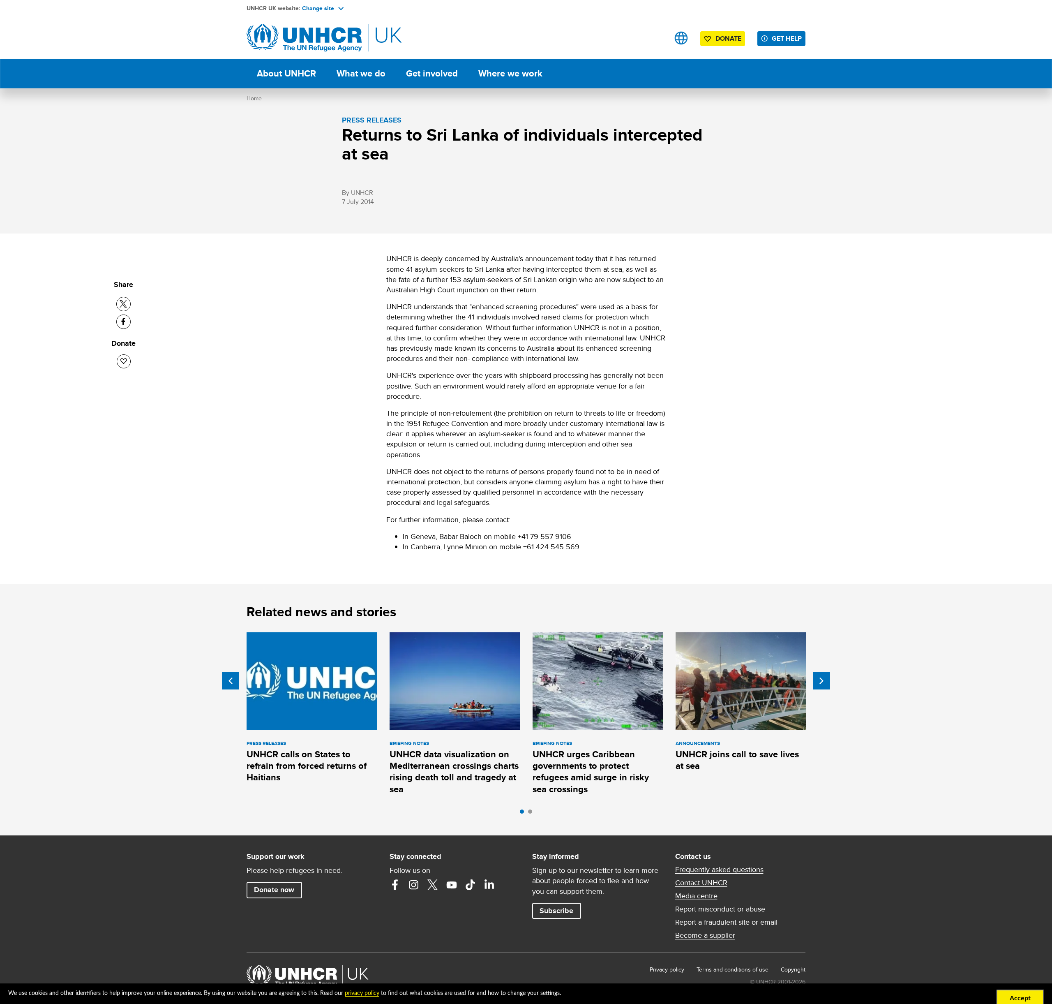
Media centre (696, 895)
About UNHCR (286, 73)
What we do (361, 73)
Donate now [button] (274, 889)
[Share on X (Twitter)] (123, 304)
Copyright (793, 969)
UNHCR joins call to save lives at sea (737, 760)
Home (254, 98)
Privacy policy (667, 969)
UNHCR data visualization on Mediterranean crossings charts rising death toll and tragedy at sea (454, 771)
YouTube (451, 884)
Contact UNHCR (701, 882)
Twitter (432, 884)
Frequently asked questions (719, 869)
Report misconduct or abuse (720, 909)
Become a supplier (705, 935)
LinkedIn (489, 884)
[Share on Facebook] (123, 322)
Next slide (821, 680)
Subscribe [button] (556, 910)
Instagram (413, 884)
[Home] (304, 38)
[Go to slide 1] (524, 814)
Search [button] (655, 38)
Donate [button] (728, 38)
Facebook (395, 884)
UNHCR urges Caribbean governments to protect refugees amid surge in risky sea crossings (591, 771)
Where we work (510, 73)
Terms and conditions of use (732, 969)
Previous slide (230, 680)
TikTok (470, 884)
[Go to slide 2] (532, 814)
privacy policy (362, 993)
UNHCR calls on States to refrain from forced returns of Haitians (307, 765)
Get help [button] (787, 38)
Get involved (432, 73)
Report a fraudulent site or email (726, 922)
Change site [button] (318, 8)
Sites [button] (681, 38)
